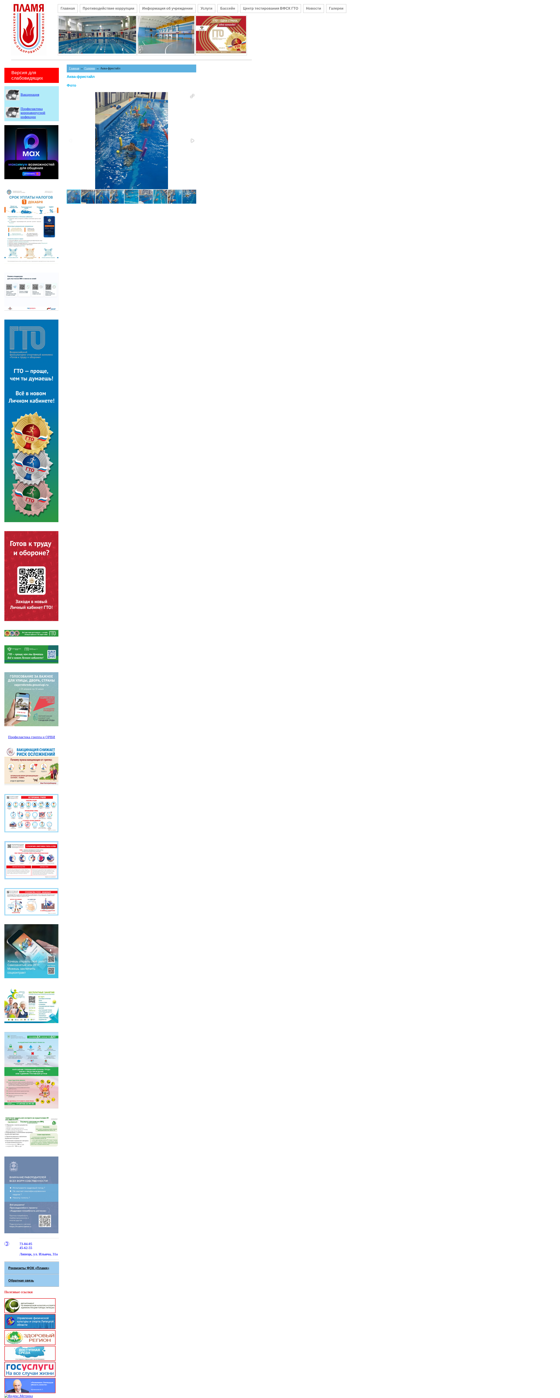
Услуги (206, 8)
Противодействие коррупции (108, 8)
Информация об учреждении (167, 8)
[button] (192, 96)
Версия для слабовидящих (27, 75)
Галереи (336, 8)
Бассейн (227, 8)
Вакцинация (30, 94)
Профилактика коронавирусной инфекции (33, 113)
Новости (313, 8)
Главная (68, 8)
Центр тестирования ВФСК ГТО (270, 8)
